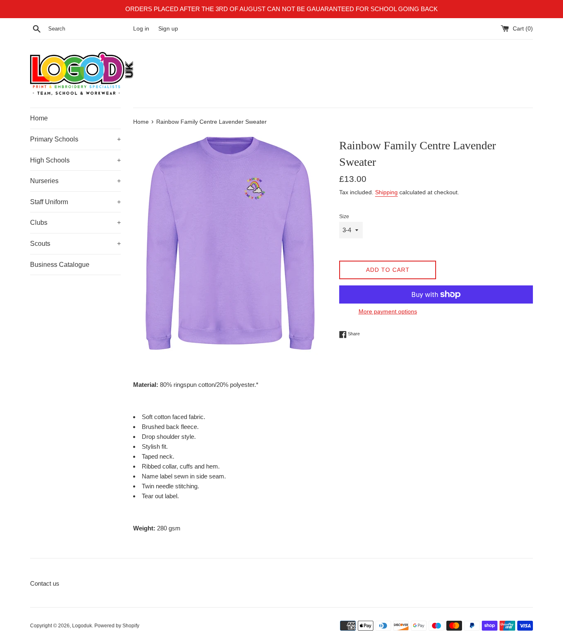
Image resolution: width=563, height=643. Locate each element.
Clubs (75, 222)
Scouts (75, 243)
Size (344, 216)
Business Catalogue (59, 264)
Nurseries (75, 180)
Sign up (168, 29)
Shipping (386, 192)
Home (39, 118)
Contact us (44, 583)
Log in (141, 29)
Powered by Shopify (116, 626)
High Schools (75, 160)
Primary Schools (75, 139)
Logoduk (82, 626)
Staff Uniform (75, 201)
